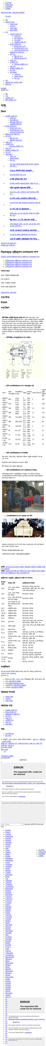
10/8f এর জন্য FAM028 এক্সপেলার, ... (24, 230)
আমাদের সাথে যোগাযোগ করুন (13, 82)
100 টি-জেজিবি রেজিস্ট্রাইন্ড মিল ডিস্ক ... (24, 239)
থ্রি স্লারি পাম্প (18, 38)
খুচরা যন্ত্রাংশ (13, 72)
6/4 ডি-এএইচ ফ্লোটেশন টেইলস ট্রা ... (24, 198)
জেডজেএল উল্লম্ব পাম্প (21, 50)
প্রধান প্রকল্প (13, 28)
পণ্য (6, 32)
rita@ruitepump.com (16, 683)
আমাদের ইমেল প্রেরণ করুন (8, 292)
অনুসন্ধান (13, 673)
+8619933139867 (15, 681)
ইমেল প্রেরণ (4, 749)
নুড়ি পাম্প (12, 54)
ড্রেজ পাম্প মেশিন (34, 743)
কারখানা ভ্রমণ (14, 24)
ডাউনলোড (8, 84)
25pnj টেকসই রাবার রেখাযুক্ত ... (22, 170)
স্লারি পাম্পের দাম (23, 743)
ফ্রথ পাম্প (13, 66)
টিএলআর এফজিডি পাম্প (21, 64)
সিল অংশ (17, 78)
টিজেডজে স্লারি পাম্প (16, 122)
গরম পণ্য (35, 739)
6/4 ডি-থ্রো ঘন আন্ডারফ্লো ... (20, 209)
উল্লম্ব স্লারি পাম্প (15, 44)
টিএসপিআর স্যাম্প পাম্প (21, 48)
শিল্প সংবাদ (8, 736)
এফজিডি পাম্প (14, 62)
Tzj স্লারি (17, 40)
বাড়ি (6, 20)
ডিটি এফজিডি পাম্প (10, 100)
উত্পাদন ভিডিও (14, 30)
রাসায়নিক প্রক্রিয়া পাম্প (16, 68)
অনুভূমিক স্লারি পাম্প (16, 34)
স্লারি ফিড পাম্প (12, 743)
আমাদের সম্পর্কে (9, 22)
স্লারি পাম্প (17, 36)
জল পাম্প (12, 70)
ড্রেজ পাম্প (13, 60)
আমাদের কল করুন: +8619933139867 (13, 12)
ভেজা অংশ (17, 74)
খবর (6, 80)
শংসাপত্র (12, 26)
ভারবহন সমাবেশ (18, 76)
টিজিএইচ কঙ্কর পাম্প (20, 58)
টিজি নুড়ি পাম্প (18, 56)
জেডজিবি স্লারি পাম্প (20, 42)
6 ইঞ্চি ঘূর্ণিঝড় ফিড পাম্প (18, 179)
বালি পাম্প (11, 745)
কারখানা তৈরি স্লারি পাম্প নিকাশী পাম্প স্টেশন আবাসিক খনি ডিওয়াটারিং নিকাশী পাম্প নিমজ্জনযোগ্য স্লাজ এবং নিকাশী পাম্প (23, 572)
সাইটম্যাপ (42, 739)
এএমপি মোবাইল (6, 741)
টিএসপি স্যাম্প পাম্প (20, 46)
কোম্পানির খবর (9, 734)
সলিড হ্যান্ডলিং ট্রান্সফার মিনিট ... (21, 187)
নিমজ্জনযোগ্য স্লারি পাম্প (17, 52)
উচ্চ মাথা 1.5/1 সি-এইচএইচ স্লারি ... (23, 220)
